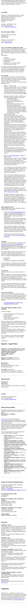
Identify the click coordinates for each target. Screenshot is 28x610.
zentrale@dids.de (8, 42)
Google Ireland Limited (14, 155)
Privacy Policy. (4, 582)
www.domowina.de (5, 420)
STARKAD (7, 304)
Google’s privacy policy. (13, 191)
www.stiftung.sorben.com (18, 599)
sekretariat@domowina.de (10, 26)
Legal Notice (4, 340)
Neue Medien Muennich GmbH (11, 302)
